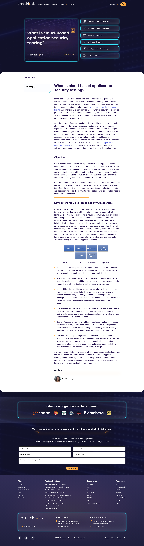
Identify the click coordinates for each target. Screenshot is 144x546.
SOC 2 (89, 495)
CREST (89, 498)
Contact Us (21, 498)
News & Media (120, 498)
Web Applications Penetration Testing (57, 487)
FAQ (117, 503)
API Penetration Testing (53, 490)
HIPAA (89, 487)
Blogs (118, 484)
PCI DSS (90, 484)
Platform (54, 4)
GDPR (89, 490)
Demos (118, 490)
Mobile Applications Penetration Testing (58, 495)
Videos (118, 500)
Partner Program (23, 490)
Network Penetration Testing (54, 492)
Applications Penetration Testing (55, 484)
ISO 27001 (90, 492)
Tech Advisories (121, 487)
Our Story (21, 484)
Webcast (119, 495)
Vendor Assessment (93, 503)
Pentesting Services (44, 4)
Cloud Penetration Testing (53, 500)
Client (20, 492)
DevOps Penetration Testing (54, 503)
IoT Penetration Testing (52, 506)
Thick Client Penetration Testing (55, 498)
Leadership (21, 487)
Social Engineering (51, 508)
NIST (88, 500)
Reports (118, 492)
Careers (20, 495)
